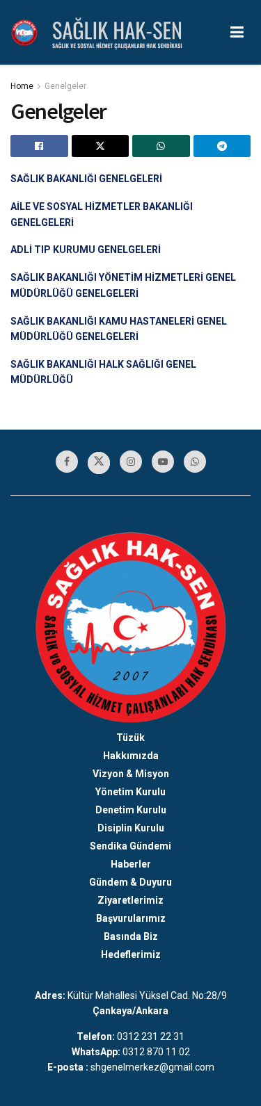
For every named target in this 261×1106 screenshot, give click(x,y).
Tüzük (130, 737)
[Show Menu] (237, 32)
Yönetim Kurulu (130, 791)
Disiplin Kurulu (130, 827)
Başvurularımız (131, 918)
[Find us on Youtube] (163, 461)
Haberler (131, 864)
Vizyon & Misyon (131, 773)
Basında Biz (131, 936)
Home (21, 86)
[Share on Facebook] (39, 146)
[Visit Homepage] (24, 33)
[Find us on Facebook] (67, 461)
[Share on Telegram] (222, 146)
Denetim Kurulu (130, 809)
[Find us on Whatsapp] (195, 461)
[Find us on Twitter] (99, 463)
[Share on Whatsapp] (161, 146)
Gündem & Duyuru (130, 882)
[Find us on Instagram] (131, 461)
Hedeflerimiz (131, 954)
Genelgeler (65, 86)
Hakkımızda (131, 755)
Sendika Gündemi (130, 846)
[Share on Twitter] (100, 146)
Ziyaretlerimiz (130, 900)
